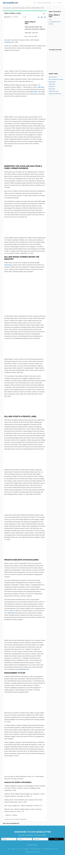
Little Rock (41, 87)
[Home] (10, 3)
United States (33, 91)
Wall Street (11, 613)
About (54, 21)
